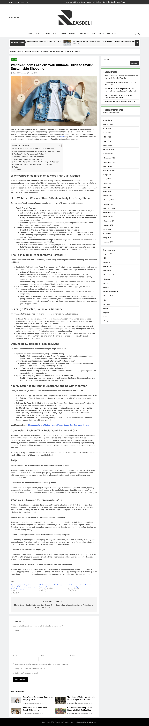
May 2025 (107, 187)
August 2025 (108, 175)
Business (46, 34)
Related (19, 169)
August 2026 (108, 124)
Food (106, 283)
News (38, 34)
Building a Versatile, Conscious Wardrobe (29, 157)
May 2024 (107, 238)
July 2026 (107, 128)
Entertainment (109, 275)
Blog (105, 258)
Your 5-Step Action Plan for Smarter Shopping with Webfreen (36, 162)
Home (30, 34)
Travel (106, 321)
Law (105, 300)
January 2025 (108, 204)
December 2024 (109, 208)
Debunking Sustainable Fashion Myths (28, 159)
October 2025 (108, 166)
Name (15, 655)
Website (72, 655)
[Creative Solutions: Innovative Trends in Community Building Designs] (119, 44)
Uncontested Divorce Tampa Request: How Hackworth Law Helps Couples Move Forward (80, 41)
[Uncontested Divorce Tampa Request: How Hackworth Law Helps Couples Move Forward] (42, 44)
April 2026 (107, 141)
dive (62, 137)
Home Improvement (87, 34)
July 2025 (107, 179)
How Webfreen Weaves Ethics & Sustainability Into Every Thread (37, 151)
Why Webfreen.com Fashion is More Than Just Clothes (33, 149)
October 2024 (108, 217)
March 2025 (108, 196)
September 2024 (109, 221)
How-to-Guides (109, 296)
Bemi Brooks (73, 703)
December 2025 (109, 158)
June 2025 (107, 183)
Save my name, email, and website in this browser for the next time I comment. (42, 664)
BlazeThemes (91, 722)
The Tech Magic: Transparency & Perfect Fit (30, 154)
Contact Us (111, 34)
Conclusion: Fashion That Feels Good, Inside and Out (32, 164)
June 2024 (107, 233)
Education (107, 271)
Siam (14, 73)
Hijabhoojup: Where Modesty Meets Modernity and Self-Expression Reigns (58, 425)
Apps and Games (110, 254)
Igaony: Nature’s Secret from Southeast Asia (120, 102)
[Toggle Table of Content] (58, 146)
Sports (106, 313)
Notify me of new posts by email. (26, 673)
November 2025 (109, 162)
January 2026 (108, 154)
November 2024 (109, 212)
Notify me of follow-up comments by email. (30, 669)
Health (101, 34)
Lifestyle (73, 34)
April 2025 (107, 192)
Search (106, 59)
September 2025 (109, 170)
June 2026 (107, 133)
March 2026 (108, 145)
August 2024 (108, 225)
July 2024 (107, 229)
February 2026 (109, 149)
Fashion (63, 34)
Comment (17, 630)
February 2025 (109, 200)
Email (43, 655)
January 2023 (108, 242)
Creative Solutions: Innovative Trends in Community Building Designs (103, 2)
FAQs (16, 167)
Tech (55, 34)
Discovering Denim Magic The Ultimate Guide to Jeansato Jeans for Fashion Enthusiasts (23, 587)
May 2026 (107, 137)
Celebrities (108, 266)
